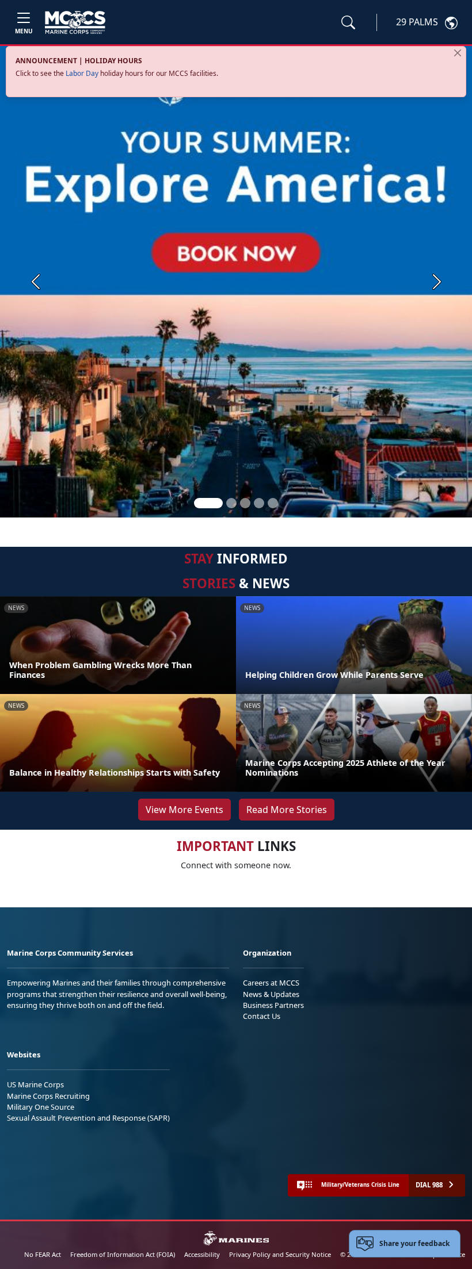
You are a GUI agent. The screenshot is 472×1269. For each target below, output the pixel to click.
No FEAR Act (42, 1254)
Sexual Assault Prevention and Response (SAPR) (88, 1118)
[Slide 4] (259, 503)
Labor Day (82, 73)
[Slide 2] (231, 503)
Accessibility (202, 1254)
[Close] (458, 53)
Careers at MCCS (271, 982)
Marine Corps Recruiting (48, 1096)
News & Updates (271, 994)
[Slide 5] (273, 503)
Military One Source (40, 1107)
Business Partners (273, 1005)
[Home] (75, 22)
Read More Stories (286, 809)
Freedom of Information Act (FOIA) (122, 1254)
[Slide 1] (208, 503)
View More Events (184, 809)
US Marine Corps (35, 1084)
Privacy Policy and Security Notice (280, 1254)
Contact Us (261, 1016)
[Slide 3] (245, 503)
